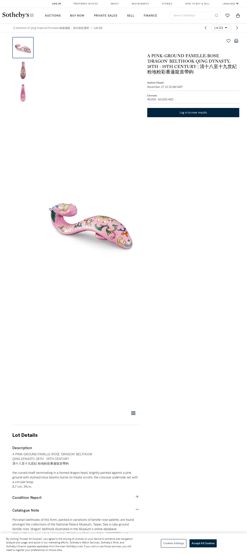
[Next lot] (237, 28)
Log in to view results (193, 112)
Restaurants (140, 4)
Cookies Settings (173, 543)
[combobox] (195, 15)
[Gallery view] (133, 413)
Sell (130, 15)
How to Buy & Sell (197, 4)
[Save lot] (228, 41)
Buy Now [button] (77, 15)
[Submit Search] (216, 15)
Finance (150, 15)
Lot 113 (98, 28)
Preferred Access (86, 4)
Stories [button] (167, 4)
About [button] (115, 4)
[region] (123, 543)
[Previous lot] (206, 28)
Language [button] (228, 4)
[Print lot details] (236, 41)
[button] (91, 221)
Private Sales (105, 15)
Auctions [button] (53, 15)
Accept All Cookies (203, 543)
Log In (56, 4)
